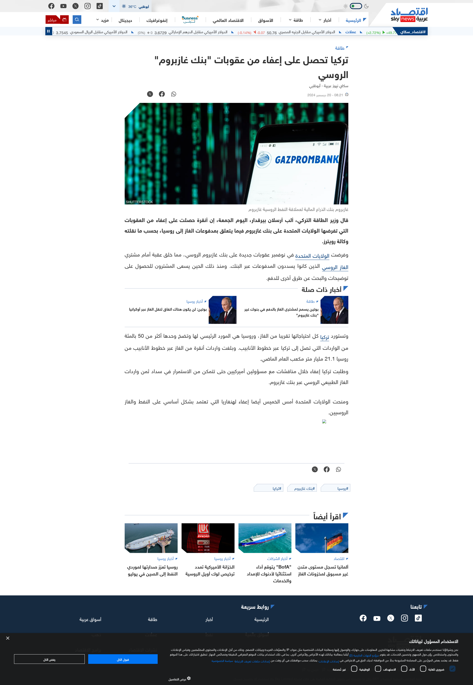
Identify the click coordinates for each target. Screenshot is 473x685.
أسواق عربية (90, 618)
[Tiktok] (100, 6)
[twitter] (390, 619)
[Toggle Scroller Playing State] (48, 31)
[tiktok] (418, 619)
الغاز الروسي (335, 266)
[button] (130, 6)
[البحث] (77, 19)
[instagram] (404, 619)
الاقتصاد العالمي (228, 20)
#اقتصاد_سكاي (413, 31)
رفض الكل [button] (49, 658)
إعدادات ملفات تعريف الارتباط (252, 660)
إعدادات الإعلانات (329, 660)
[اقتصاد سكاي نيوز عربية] (398, 15)
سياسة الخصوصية (222, 660)
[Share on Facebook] (162, 94)
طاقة (152, 618)
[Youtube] (63, 6)
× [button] (8, 638)
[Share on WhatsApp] (174, 94)
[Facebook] (51, 6)
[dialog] (236, 659)
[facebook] (363, 619)
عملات (367, 31)
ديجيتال (125, 20)
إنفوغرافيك (157, 20)
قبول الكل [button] (123, 658)
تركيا (324, 336)
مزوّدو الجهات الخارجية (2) (364, 654)
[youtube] (376, 619)
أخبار (209, 618)
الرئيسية (353, 20)
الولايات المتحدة (312, 255)
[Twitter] (75, 6)
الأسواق (265, 20)
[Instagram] (88, 6)
